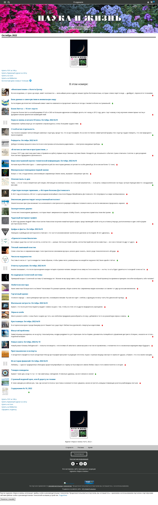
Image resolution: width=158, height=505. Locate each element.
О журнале (78, 2)
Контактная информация (79, 459)
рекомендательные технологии (60, 486)
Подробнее (63, 495)
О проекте (69, 447)
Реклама (81, 447)
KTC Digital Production (89, 489)
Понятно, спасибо (7, 499)
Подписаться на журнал (79, 28)
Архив (90, 447)
